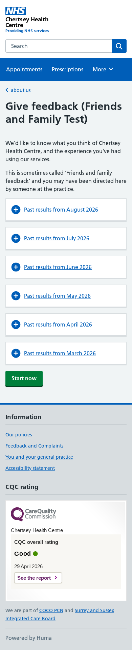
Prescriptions (67, 69)
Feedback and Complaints (34, 446)
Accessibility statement (30, 468)
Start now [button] (24, 378)
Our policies (18, 435)
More (102, 69)
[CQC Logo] (33, 515)
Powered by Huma (28, 637)
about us (20, 90)
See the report (34, 578)
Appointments (24, 69)
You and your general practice (39, 457)
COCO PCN (51, 610)
